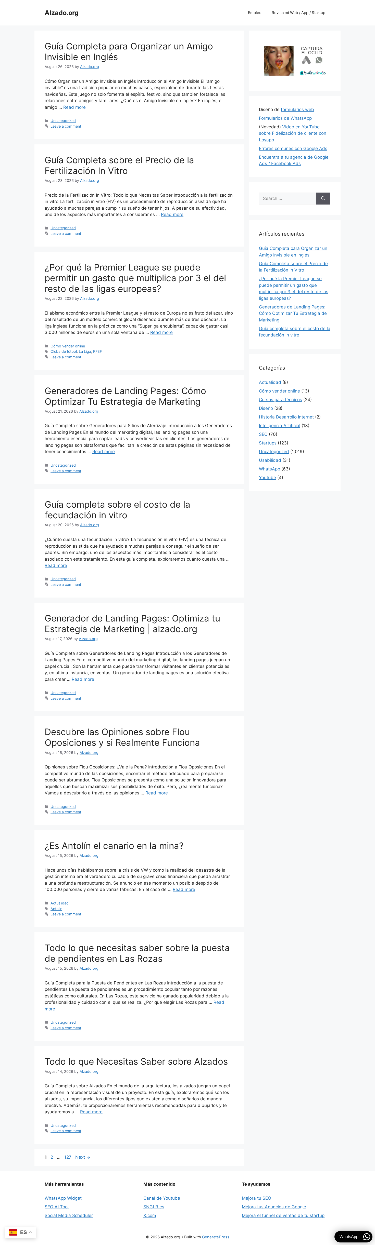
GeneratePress (215, 1237)
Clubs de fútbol (64, 351)
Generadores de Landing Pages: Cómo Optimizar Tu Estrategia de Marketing (125, 396)
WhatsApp (269, 468)
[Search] (323, 199)
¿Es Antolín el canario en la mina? (114, 845)
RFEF (97, 351)
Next (82, 1157)
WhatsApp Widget (63, 1198)
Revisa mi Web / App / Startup (298, 12)
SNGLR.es (153, 1206)
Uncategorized (63, 120)
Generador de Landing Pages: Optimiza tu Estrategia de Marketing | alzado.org (132, 623)
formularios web (297, 109)
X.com (149, 1215)
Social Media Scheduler (69, 1215)
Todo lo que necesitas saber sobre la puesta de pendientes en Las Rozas (137, 953)
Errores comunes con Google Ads (293, 148)
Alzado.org (62, 13)
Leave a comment (66, 126)
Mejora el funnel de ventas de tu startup (283, 1215)
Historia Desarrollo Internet (286, 416)
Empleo (254, 12)
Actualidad (60, 903)
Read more (74, 107)
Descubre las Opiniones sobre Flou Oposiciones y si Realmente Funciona (122, 737)
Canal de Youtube (161, 1198)
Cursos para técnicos (280, 399)
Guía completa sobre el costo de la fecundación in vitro (117, 509)
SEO (263, 434)
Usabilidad (270, 460)
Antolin (56, 908)
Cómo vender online (68, 346)
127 (68, 1157)
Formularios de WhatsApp (285, 118)
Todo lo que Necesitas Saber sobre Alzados (136, 1061)
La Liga (85, 351)
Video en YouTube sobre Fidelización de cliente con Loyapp (292, 133)
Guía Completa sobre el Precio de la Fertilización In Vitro (119, 165)
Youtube (267, 477)
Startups (268, 442)
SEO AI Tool (57, 1206)
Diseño (266, 408)
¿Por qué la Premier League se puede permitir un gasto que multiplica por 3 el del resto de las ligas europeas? (135, 278)
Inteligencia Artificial (279, 425)
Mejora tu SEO (256, 1198)
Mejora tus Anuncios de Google (274, 1206)
